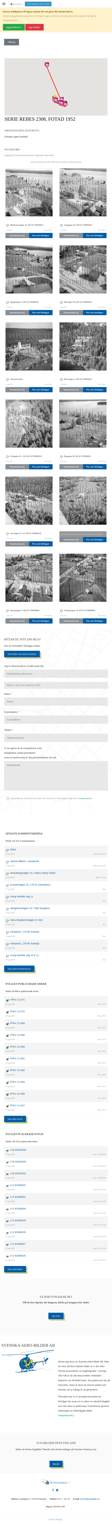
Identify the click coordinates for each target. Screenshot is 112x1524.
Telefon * (8, 730)
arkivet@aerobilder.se (90, 1499)
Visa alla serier (15, 1119)
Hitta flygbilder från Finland (38, 4)
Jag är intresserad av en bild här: (24, 666)
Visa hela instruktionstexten (22, 654)
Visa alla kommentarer (19, 968)
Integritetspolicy (66, 1415)
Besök (56, 1464)
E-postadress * (11, 712)
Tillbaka (11, 42)
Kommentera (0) (71, 540)
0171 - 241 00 (64, 1499)
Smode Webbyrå (55, 1519)
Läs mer (56, 1315)
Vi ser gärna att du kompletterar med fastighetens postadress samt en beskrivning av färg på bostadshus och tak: (30, 753)
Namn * (8, 694)
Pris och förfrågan (40, 235)
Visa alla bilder (15, 1269)
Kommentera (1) (17, 235)
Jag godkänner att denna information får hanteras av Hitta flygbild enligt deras (51, 798)
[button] (65, 104)
